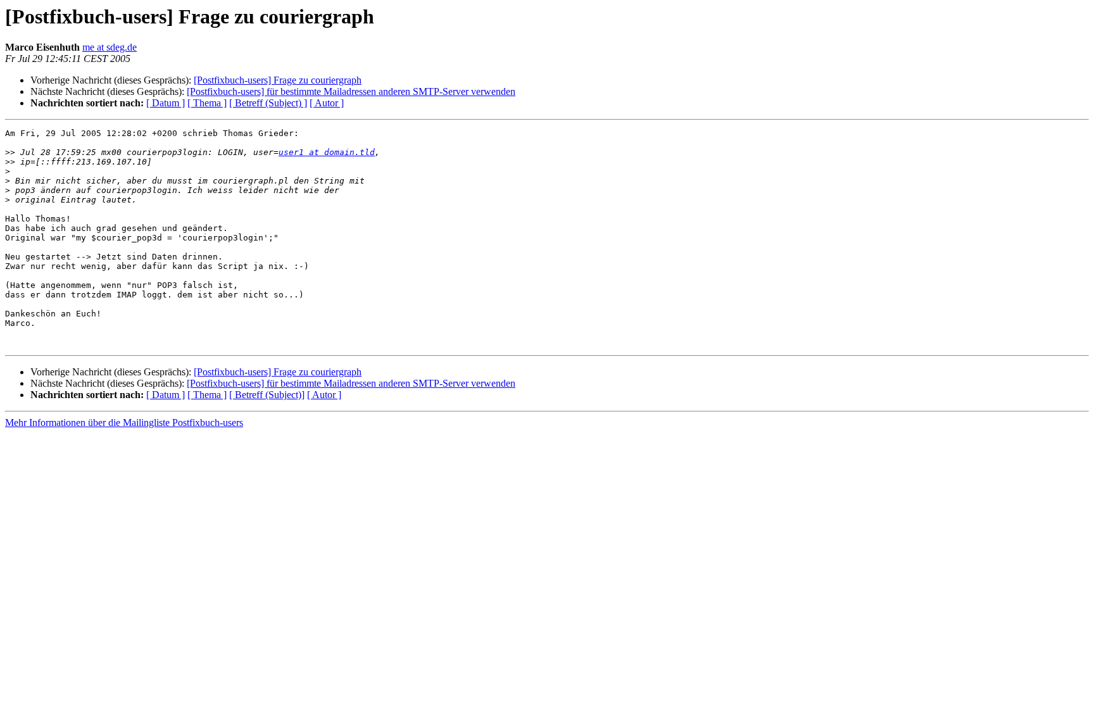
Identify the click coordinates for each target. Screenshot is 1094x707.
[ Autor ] (327, 102)
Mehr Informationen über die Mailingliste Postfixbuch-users (124, 422)
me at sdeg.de (109, 47)
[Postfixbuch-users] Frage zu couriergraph (278, 80)
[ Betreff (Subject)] (267, 394)
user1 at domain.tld (327, 152)
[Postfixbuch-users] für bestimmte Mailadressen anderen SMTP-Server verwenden (351, 91)
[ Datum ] (165, 102)
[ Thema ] (207, 102)
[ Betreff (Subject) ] (268, 102)
